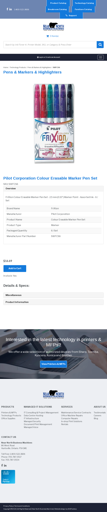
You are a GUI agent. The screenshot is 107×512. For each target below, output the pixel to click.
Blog (96, 418)
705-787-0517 (14, 457)
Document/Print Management (38, 424)
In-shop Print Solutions (71, 421)
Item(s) (54, 36)
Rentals (64, 424)
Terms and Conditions (22, 506)
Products (7, 407)
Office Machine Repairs (72, 415)
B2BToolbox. (72, 509)
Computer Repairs (69, 418)
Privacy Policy (8, 506)
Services (67, 407)
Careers (97, 415)
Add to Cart (14, 268)
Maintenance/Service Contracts (76, 412)
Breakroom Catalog (57, 9)
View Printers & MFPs (53, 364)
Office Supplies (8, 418)
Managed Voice (31, 427)
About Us (100, 407)
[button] (53, 188)
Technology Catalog (84, 3)
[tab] (53, 188)
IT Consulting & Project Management (41, 412)
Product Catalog (58, 3)
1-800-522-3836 (21, 9)
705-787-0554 (12, 460)
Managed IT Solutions (38, 407)
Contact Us (8, 437)
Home (5, 67)
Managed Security (32, 421)
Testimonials (100, 412)
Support (72, 15)
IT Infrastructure (31, 418)
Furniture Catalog (83, 9)
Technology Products (18, 67)
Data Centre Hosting (33, 415)
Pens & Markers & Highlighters (39, 67)
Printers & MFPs (9, 412)
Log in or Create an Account (49, 57)
